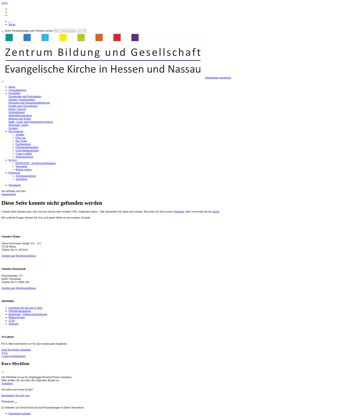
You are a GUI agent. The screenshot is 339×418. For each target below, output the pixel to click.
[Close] (15, 402)
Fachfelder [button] (14, 93)
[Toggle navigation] (2, 81)
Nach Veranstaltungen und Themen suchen (29, 30)
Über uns (21, 137)
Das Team (21, 140)
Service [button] (12, 159)
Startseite (6, 194)
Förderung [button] (14, 172)
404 (13, 194)
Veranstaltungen (17, 90)
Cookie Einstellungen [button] (13, 356)
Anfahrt (20, 134)
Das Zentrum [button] (15, 131)
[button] (24, 96)
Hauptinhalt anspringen (218, 77)
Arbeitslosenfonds (26, 175)
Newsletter (22, 166)
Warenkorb (14, 185)
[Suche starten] (2, 31)
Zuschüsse (21, 179)
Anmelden (7, 383)
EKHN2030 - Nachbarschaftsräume (36, 163)
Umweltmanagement (27, 150)
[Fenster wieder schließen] (2, 372)
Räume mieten (24, 169)
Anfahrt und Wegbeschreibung (18, 255)
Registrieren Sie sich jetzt (15, 395)
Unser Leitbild (24, 153)
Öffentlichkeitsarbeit (27, 147)
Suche (11, 24)
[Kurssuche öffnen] (9, 22)
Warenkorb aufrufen (19, 413)
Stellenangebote (24, 156)
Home (11, 86)
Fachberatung (23, 144)
